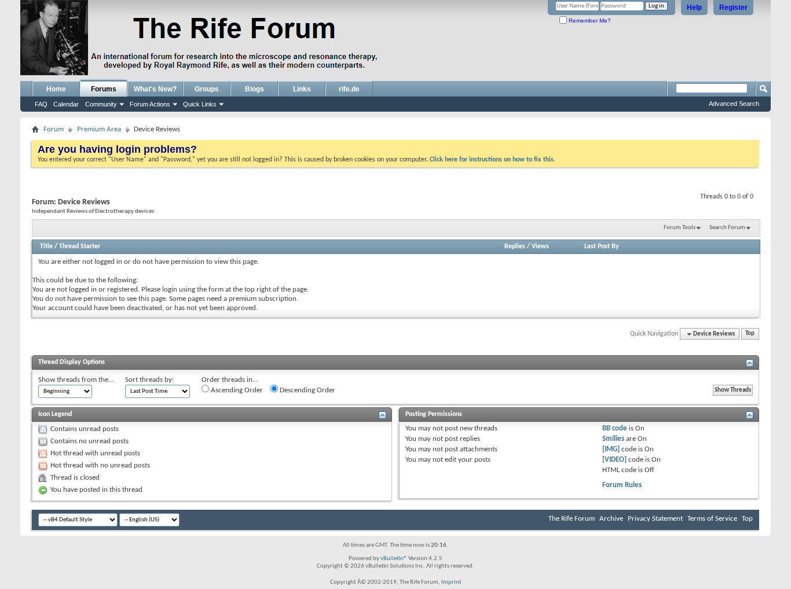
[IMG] (611, 449)
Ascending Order (236, 390)
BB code (614, 428)
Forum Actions (150, 104)
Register (733, 7)
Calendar (66, 104)
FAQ (41, 104)
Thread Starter (79, 246)
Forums (103, 89)
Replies (514, 246)
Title (46, 246)
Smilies (613, 439)
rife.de (349, 89)
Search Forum (727, 227)
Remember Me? (589, 20)
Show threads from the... (75, 380)
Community (101, 104)
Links (302, 89)
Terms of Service (712, 518)
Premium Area (99, 129)
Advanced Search (734, 103)
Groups (207, 89)
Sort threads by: (149, 380)
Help (694, 7)
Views (540, 246)
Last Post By (601, 246)
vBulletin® (393, 558)
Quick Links (200, 104)
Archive (611, 518)
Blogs (254, 89)
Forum (53, 129)
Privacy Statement (655, 518)
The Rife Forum (571, 518)
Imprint (451, 582)
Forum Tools (679, 227)
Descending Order (306, 390)
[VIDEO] (614, 459)
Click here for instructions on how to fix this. (492, 159)
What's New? (155, 89)
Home (56, 89)
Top (750, 334)
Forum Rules (622, 485)
